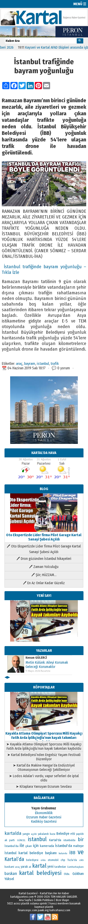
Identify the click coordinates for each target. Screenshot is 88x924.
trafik (55, 363)
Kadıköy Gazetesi (44, 821)
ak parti (10, 840)
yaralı (24, 867)
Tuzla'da (72, 860)
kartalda (13, 833)
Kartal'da (55, 840)
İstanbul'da (63, 845)
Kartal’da (14, 859)
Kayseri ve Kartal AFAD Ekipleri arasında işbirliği (52, 47)
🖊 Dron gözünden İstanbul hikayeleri (43, 558)
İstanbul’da (12, 846)
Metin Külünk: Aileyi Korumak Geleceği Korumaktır (46, 664)
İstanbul (10, 853)
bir (81, 839)
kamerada (47, 846)
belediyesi (32, 860)
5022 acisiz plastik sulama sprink (27, 903)
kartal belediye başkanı (38, 853)
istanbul (43, 363)
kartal (39, 865)
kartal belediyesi (40, 872)
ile (22, 845)
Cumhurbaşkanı (75, 866)
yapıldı (80, 833)
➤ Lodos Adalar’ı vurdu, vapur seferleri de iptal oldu (44, 778)
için (36, 845)
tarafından (60, 866)
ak (30, 866)
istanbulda (69, 840)
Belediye (62, 833)
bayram (29, 363)
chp (63, 860)
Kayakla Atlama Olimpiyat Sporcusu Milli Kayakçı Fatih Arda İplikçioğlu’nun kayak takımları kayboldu (43, 737)
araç (19, 363)
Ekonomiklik (44, 813)
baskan (11, 873)
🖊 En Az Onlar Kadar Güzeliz (44, 583)
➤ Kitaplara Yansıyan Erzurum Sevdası (44, 786)
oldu (43, 860)
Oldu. (67, 874)
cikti (81, 860)
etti (72, 834)
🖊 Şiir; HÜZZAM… (43, 575)
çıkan (28, 846)
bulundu (63, 853)
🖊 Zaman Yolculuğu (43, 567)
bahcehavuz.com (59, 910)
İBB (72, 852)
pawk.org (43, 910)
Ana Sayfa (25, 900)
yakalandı (43, 833)
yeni (50, 866)
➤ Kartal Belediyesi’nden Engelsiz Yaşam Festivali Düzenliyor (44, 757)
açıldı (34, 834)
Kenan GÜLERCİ (36, 658)
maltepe (78, 846)
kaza (52, 833)
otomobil (53, 860)
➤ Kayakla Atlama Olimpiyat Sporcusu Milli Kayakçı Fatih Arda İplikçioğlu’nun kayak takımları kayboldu (43, 746)
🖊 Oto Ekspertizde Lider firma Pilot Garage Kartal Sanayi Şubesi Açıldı (44, 549)
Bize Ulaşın (62, 900)
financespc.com (27, 910)
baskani (9, 866)
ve (81, 852)
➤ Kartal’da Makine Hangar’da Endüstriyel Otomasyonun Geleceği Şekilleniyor (44, 767)
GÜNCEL (21, 840)
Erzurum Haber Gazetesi (43, 817)
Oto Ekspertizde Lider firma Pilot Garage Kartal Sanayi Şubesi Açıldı (43, 537)
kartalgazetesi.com (22, 896)
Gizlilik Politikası (43, 900)
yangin (26, 833)
